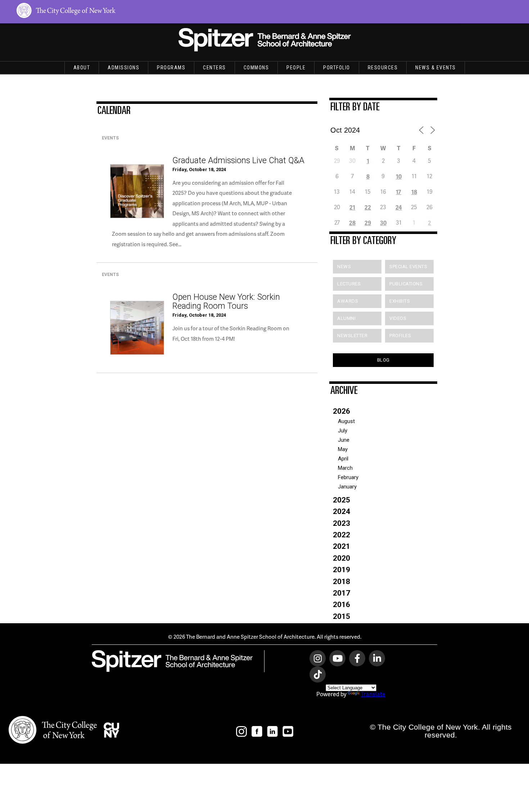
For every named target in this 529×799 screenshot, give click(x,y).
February (348, 477)
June (343, 440)
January (347, 486)
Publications (405, 283)
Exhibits (399, 301)
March (345, 468)
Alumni (346, 318)
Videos (397, 318)
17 (398, 192)
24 (398, 207)
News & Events (435, 67)
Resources (383, 67)
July (342, 430)
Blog (383, 360)
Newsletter (352, 335)
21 (352, 207)
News (344, 266)
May (343, 449)
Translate (373, 694)
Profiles (400, 335)
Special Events (408, 266)
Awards (347, 301)
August (346, 421)
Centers (214, 67)
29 (368, 223)
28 (352, 223)
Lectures (349, 283)
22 (368, 207)
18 (414, 192)
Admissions (123, 67)
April (343, 458)
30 (383, 223)
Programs (171, 67)
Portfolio (336, 67)
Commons (256, 67)
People (296, 67)
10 (399, 176)
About (81, 67)
